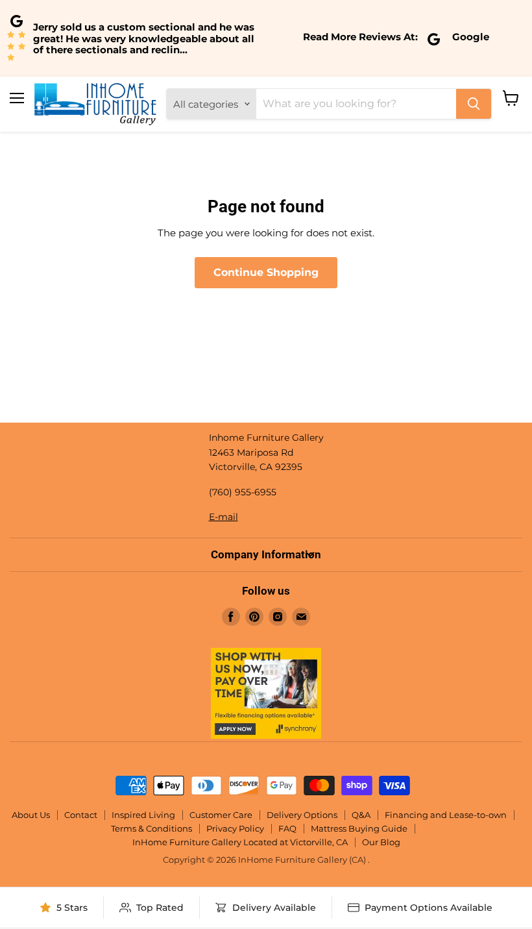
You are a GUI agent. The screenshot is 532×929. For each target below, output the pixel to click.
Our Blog (381, 842)
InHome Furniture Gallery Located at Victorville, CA (240, 842)
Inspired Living (143, 815)
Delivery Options (302, 815)
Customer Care (220, 815)
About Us (31, 815)
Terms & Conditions (151, 828)
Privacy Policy (235, 828)
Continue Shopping (266, 272)
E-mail (223, 517)
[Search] (473, 104)
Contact (80, 815)
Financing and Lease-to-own (446, 815)
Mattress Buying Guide (359, 828)
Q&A (361, 815)
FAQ (287, 828)
